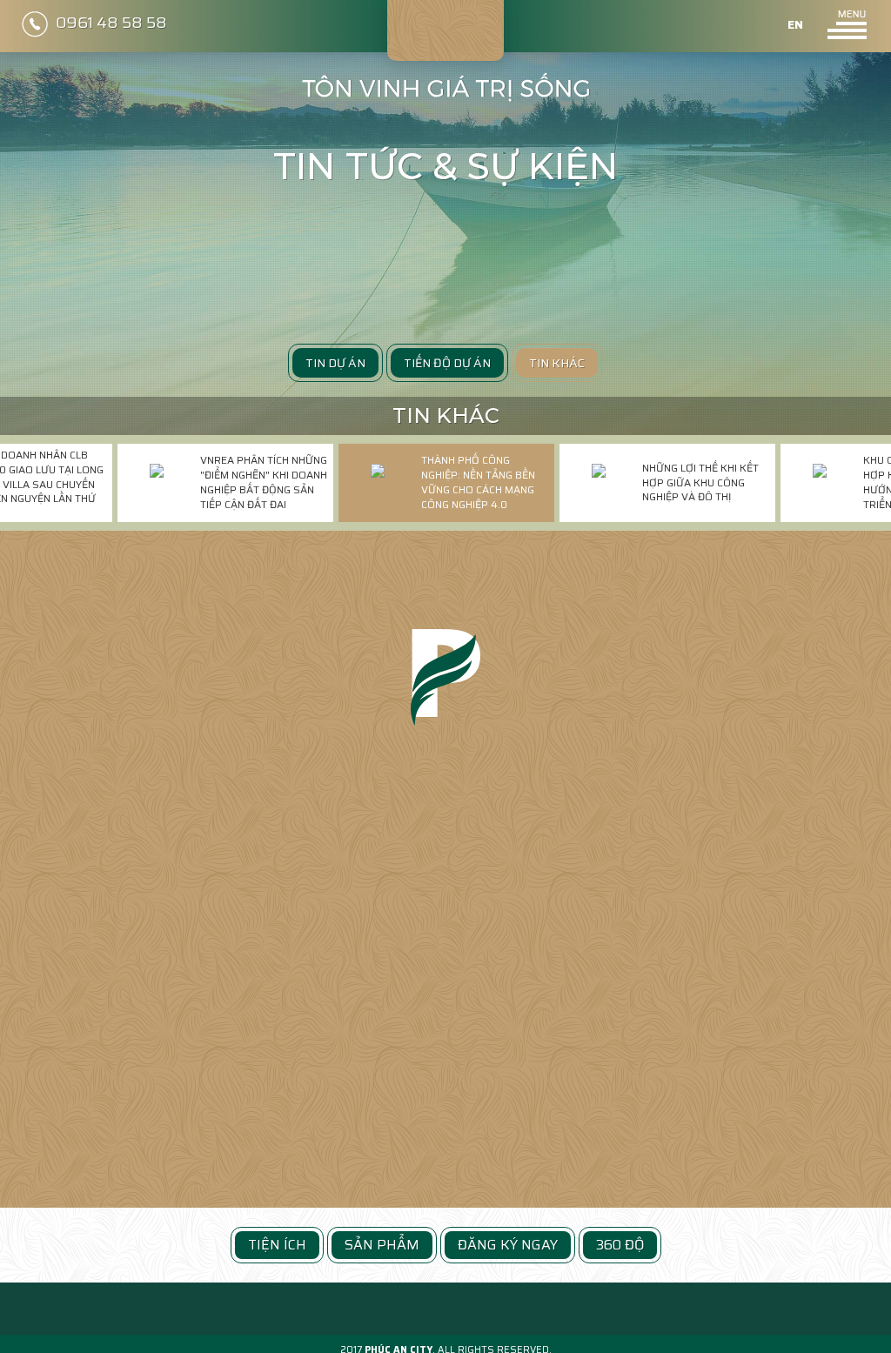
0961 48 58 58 (111, 22)
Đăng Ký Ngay (508, 1245)
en (795, 24)
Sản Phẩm (382, 1245)
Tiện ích (277, 1245)
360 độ (620, 1245)
